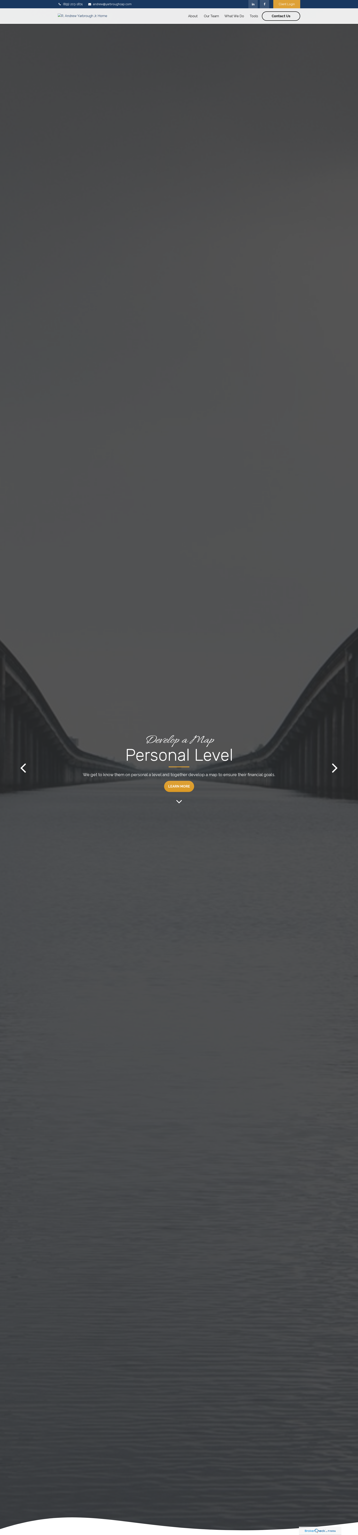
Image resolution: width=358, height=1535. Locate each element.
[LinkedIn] (253, 4)
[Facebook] (264, 4)
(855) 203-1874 (73, 4)
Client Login (287, 4)
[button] (193, 16)
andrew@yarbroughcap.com (112, 4)
